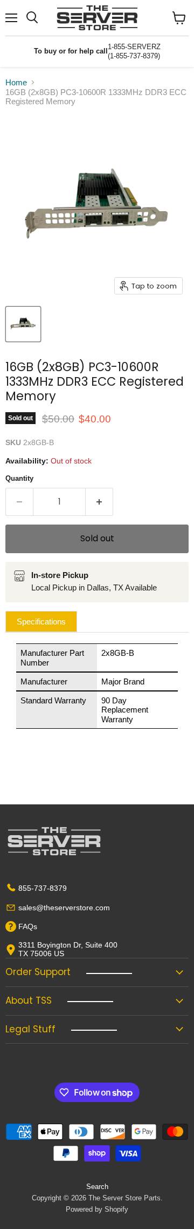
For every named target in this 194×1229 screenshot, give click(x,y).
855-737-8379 (42, 888)
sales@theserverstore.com (64, 907)
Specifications (41, 621)
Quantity (19, 478)
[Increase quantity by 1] (99, 502)
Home (16, 82)
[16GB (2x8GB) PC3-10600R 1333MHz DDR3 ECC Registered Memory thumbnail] (23, 324)
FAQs (27, 926)
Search (97, 1187)
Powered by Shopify (97, 1209)
